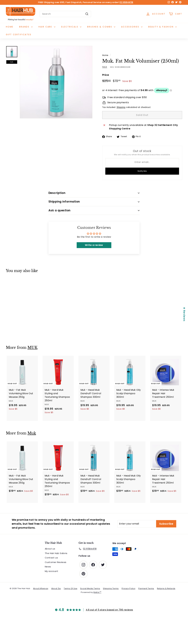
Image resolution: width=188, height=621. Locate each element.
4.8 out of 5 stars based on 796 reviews (109, 609)
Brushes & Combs (100, 26)
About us (50, 548)
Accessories (130, 26)
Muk (104, 67)
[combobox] (65, 14)
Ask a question (59, 210)
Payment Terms (146, 588)
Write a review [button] (94, 245)
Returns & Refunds (166, 588)
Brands (24, 26)
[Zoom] (56, 82)
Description (56, 193)
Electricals (70, 26)
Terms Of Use (70, 588)
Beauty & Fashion (161, 26)
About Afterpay (40, 588)
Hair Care (45, 26)
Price (105, 75)
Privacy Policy (128, 588)
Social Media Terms (90, 588)
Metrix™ (97, 592)
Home (9, 26)
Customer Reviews (55, 562)
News (48, 566)
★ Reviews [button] (184, 314)
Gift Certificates (18, 34)
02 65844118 (126, 2)
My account (51, 571)
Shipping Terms (111, 588)
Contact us (51, 557)
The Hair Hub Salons (56, 553)
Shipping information (64, 202)
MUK (32, 347)
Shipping (121, 107)
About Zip (56, 588)
